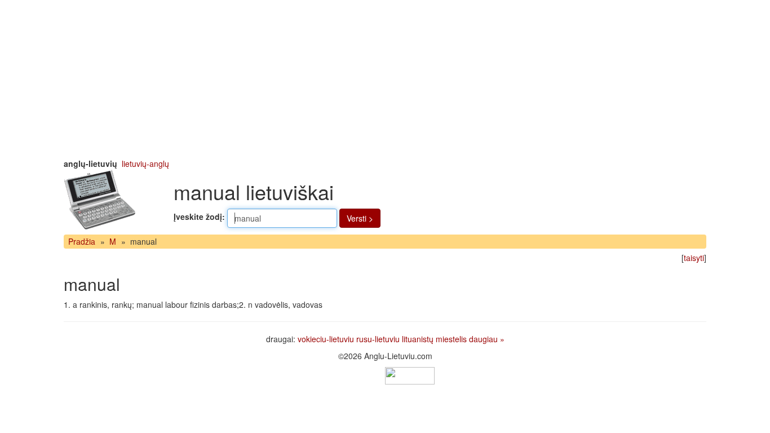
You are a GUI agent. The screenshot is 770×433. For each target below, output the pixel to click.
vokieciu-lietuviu (326, 338)
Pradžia (81, 241)
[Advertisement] (385, 79)
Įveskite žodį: (199, 216)
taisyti (694, 257)
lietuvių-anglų (145, 163)
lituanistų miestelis (434, 338)
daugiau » (487, 338)
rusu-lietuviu (378, 338)
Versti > (360, 218)
